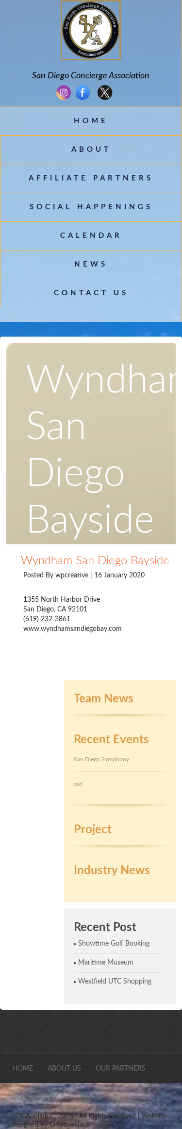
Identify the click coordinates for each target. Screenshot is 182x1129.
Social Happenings (91, 207)
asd (78, 784)
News (91, 264)
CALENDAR (91, 235)
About (91, 149)
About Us (64, 1068)
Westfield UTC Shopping (114, 981)
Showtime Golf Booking (113, 943)
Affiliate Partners (91, 178)
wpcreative (72, 575)
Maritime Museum (105, 962)
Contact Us (91, 293)
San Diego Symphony (101, 759)
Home (91, 121)
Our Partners (121, 1068)
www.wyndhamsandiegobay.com (72, 629)
